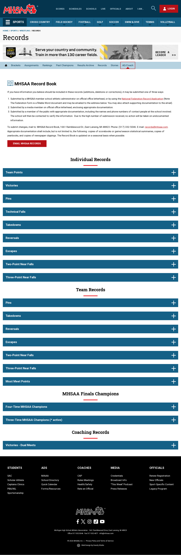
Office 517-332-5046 (75, 533)
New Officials (156, 480)
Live (103, 9)
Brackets (16, 65)
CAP (79, 475)
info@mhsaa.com (106, 533)
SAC (9, 475)
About (129, 9)
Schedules (75, 9)
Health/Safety (84, 484)
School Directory (50, 480)
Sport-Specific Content (161, 484)
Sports (14, 31)
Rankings (47, 65)
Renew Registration (159, 475)
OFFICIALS (156, 468)
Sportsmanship (15, 493)
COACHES (84, 468)
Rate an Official (85, 488)
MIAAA (45, 475)
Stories (114, 65)
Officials (115, 9)
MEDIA (115, 468)
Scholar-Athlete (15, 480)
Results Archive (85, 65)
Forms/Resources (51, 488)
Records (102, 65)
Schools (91, 9)
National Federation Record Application (142, 98)
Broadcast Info (119, 480)
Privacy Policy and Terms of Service (100, 541)
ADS (44, 468)
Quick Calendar (49, 484)
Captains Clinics (15, 484)
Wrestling (25, 31)
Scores (60, 9)
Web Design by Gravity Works (92, 545)
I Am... (140, 9)
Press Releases (119, 488)
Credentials (117, 475)
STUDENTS (14, 468)
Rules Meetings (85, 480)
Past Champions (65, 65)
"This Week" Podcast (121, 484)
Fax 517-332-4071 (91, 533)
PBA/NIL (11, 488)
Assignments (31, 65)
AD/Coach (127, 65)
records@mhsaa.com (156, 127)
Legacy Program (158, 488)
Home (5, 31)
